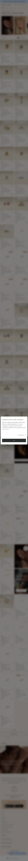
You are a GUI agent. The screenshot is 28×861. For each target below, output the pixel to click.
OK (14, 440)
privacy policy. (5, 429)
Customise (21, 435)
